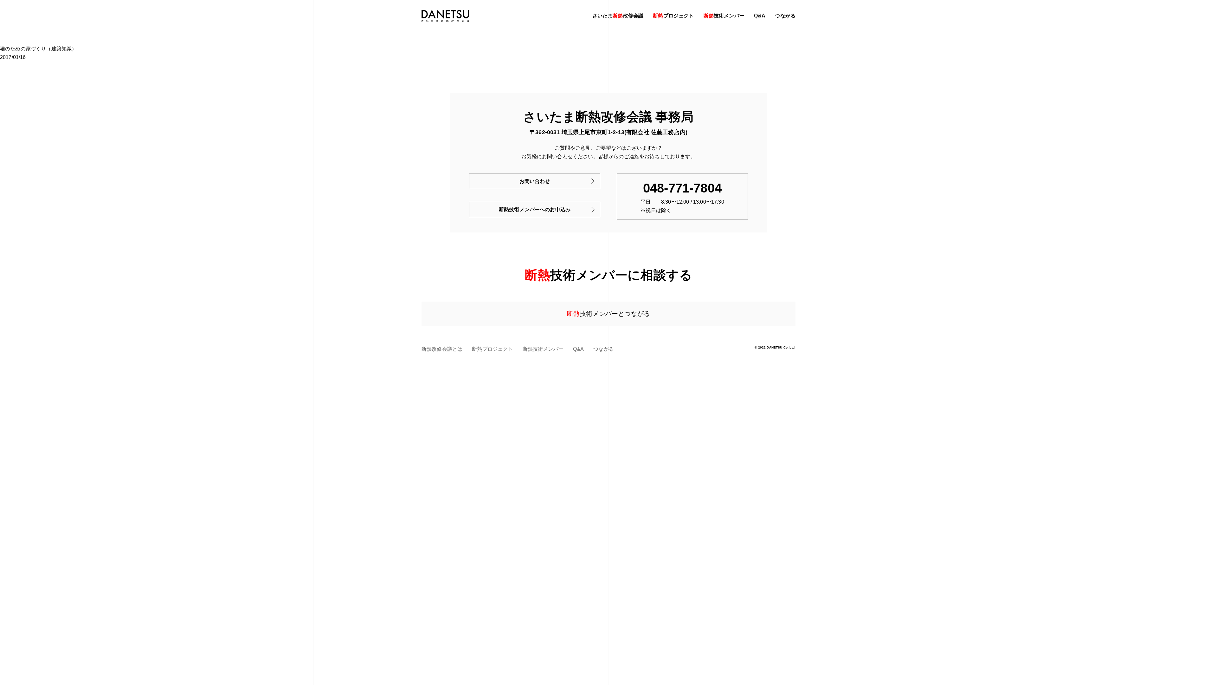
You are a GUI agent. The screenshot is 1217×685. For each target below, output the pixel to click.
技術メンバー (724, 15)
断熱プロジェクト (492, 349)
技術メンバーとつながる (608, 313)
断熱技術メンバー (543, 349)
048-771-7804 (682, 188)
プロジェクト (673, 15)
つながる (785, 15)
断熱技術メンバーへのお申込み (534, 209)
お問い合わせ (534, 181)
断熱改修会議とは (442, 349)
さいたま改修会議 (618, 15)
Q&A (759, 15)
